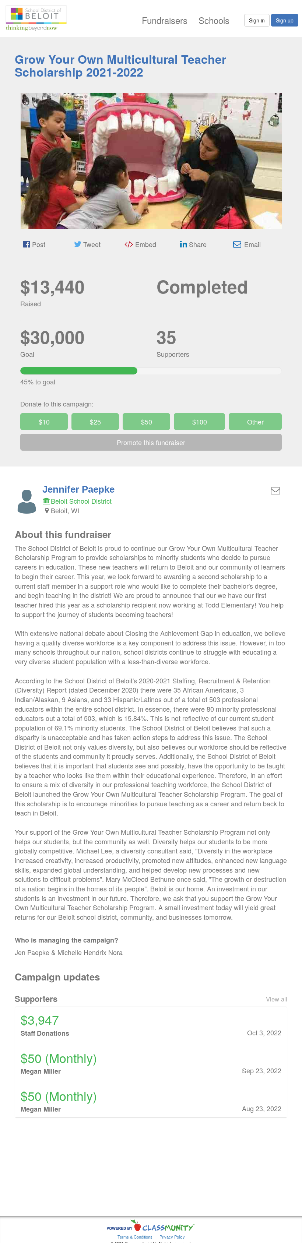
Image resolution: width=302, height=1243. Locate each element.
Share (197, 244)
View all (276, 998)
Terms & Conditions (134, 1237)
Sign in (257, 20)
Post (37, 244)
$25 (95, 421)
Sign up (285, 20)
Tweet (91, 244)
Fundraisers (164, 20)
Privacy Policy (172, 1237)
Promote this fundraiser (151, 442)
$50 (146, 421)
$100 (199, 421)
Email (251, 244)
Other (255, 421)
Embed (144, 244)
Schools (214, 20)
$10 (44, 421)
